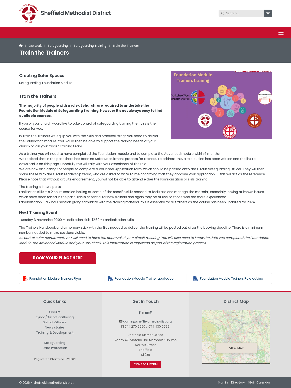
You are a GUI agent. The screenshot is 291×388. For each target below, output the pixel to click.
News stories (55, 328)
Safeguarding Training (90, 46)
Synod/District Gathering (55, 317)
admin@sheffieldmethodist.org (147, 321)
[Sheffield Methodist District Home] (28, 13)
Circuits (55, 312)
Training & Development (54, 333)
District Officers (55, 322)
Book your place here (57, 258)
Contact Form (146, 364)
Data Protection (55, 348)
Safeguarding (58, 46)
